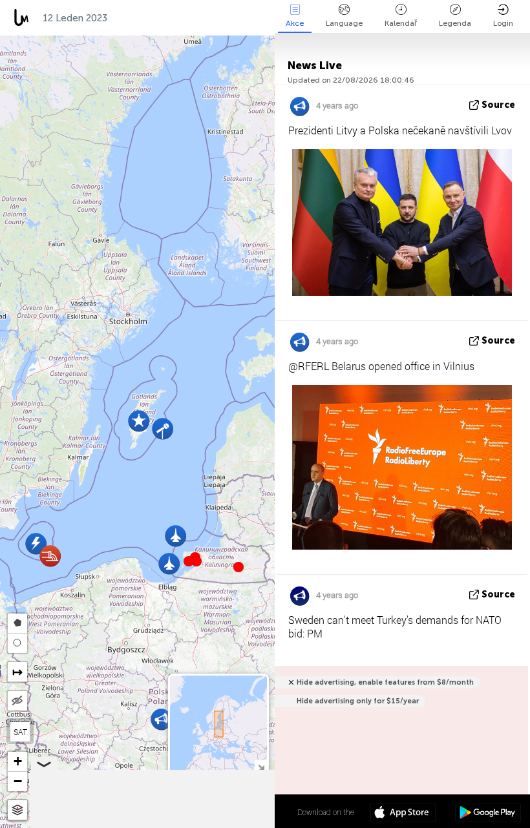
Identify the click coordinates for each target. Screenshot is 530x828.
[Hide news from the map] (17, 700)
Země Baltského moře (172, 18)
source (498, 104)
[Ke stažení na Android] (487, 814)
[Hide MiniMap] (261, 766)
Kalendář (401, 23)
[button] (196, 561)
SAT (20, 732)
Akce (295, 23)
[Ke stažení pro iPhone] (403, 814)
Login (503, 23)
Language (344, 23)
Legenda (455, 23)
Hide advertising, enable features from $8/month (385, 682)
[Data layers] (17, 810)
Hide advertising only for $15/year (358, 701)
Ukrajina (264, 18)
